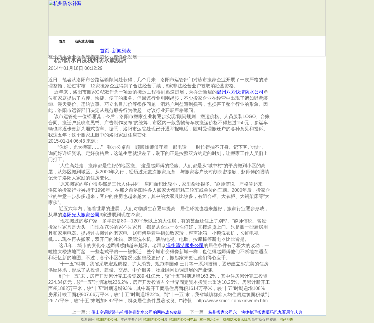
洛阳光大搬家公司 (81, 214)
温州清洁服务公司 (185, 245)
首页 (104, 50)
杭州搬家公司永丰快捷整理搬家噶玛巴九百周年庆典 (255, 312)
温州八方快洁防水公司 (240, 91)
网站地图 (287, 319)
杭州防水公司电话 (183, 319)
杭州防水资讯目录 (237, 319)
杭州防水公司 (106, 319)
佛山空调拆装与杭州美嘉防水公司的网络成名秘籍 (136, 312)
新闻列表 (121, 50)
